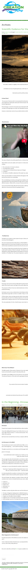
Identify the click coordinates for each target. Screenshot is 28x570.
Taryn (6, 33)
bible (23, 405)
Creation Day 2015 (19, 32)
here (17, 548)
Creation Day (7, 32)
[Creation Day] (12, 13)
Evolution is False (13, 405)
